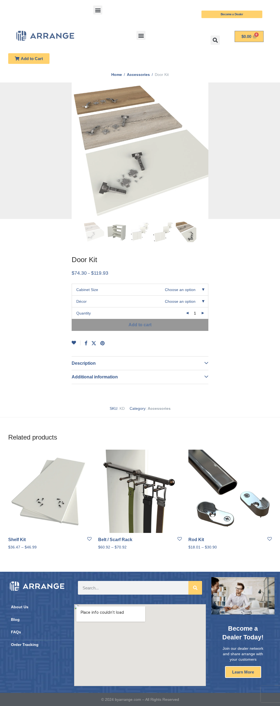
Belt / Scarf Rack (115, 539)
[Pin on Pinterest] (102, 343)
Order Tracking (25, 644)
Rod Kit (196, 539)
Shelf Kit (17, 539)
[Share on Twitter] (93, 343)
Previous (9, 150)
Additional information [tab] (95, 377)
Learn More (243, 672)
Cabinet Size (87, 289)
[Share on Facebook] (85, 343)
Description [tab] (84, 363)
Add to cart (140, 324)
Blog (15, 619)
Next (271, 150)
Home (116, 74)
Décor (81, 301)
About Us (19, 607)
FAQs (16, 632)
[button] (97, 9)
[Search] (195, 588)
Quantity (83, 313)
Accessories (138, 74)
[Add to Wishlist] (76, 342)
